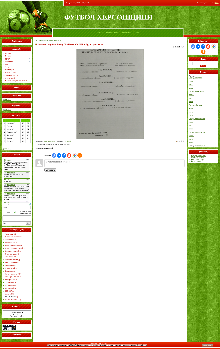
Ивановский (9, 265)
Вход (137, 32)
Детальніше (7, 100)
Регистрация (126, 32)
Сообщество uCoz (198, 157)
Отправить (50, 170)
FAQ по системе (197, 159)
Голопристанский (11, 260)
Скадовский (9, 282)
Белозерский (9, 240)
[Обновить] (30, 204)
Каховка (8, 294)
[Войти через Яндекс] (69, 155)
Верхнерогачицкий (12, 251)
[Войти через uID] (54, 155)
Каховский (9, 271)
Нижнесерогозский (12, 274)
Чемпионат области (12, 237)
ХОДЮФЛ (8, 291)
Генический (9, 257)
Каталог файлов (112, 32)
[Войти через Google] (74, 155)
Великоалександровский (14, 248)
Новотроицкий (10, 280)
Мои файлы (9, 234)
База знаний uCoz (198, 161)
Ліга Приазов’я (10, 297)
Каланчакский (10, 268)
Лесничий (67, 141)
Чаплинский (9, 288)
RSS (217, 3)
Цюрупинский (10, 285)
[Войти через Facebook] (64, 155)
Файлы (45, 40)
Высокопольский (11, 254)
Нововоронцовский (12, 277)
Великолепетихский (12, 245)
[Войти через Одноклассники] (79, 155)
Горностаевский (11, 262)
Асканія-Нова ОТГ (12, 299)
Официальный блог (198, 156)
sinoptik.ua (201, 146)
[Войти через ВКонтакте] (59, 155)
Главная (100, 32)
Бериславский (10, 242)
